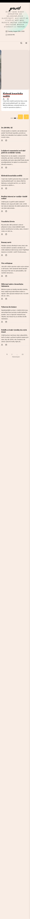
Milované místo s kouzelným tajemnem (12, 285)
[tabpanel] (15, 80)
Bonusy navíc (6, 242)
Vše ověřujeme (6, 263)
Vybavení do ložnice (9, 307)
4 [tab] (17, 118)
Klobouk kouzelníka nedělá (11, 175)
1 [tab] (11, 118)
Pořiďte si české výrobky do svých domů (14, 331)
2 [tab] (12, 118)
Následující (16, 357)
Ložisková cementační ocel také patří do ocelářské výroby (13, 151)
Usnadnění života (7, 221)
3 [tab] (14, 118)
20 (23, 354)
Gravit (15, 8)
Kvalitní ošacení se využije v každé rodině (14, 94)
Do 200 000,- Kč (7, 127)
